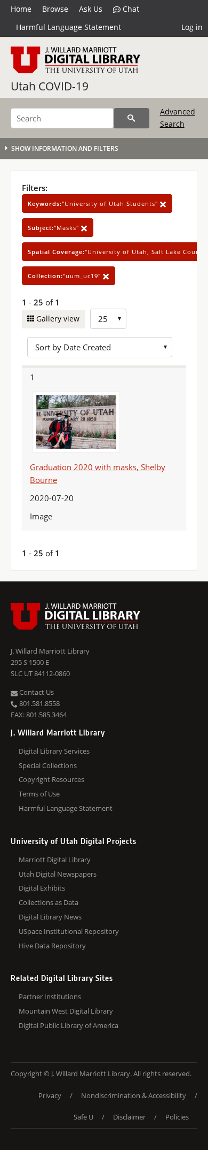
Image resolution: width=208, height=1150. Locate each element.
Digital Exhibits (42, 888)
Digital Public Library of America (68, 1025)
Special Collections (48, 765)
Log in (192, 27)
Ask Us (90, 9)
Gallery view (56, 318)
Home (21, 9)
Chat (130, 9)
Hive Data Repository (52, 945)
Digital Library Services (54, 751)
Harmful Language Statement (68, 27)
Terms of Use (39, 794)
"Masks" (54, 228)
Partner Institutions (50, 996)
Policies (177, 1117)
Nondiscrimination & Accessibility (133, 1095)
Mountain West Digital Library (66, 1011)
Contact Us (36, 692)
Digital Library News (50, 917)
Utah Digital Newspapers (58, 874)
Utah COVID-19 (50, 86)
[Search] (131, 118)
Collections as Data (48, 902)
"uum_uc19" (65, 276)
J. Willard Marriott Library (50, 651)
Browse (55, 9)
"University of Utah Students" (94, 204)
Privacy (49, 1095)
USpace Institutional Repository (69, 931)
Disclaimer (129, 1117)
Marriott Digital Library (55, 859)
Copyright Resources (51, 779)
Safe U (83, 1117)
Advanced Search (177, 117)
